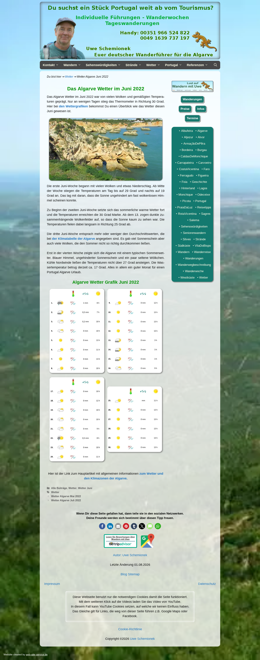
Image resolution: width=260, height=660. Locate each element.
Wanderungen (192, 99)
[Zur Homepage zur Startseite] (192, 90)
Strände (200, 239)
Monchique (185, 194)
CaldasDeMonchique (194, 156)
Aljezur (188, 137)
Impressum (52, 584)
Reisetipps (204, 207)
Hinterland (188, 188)
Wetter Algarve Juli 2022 (66, 500)
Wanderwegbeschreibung (194, 264)
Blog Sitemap (130, 574)
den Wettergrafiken (73, 106)
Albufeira (187, 131)
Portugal (200, 201)
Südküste (184, 245)
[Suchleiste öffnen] (215, 65)
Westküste (187, 277)
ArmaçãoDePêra (194, 143)
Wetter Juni (85, 488)
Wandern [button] (70, 65)
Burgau (202, 150)
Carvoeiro (204, 162)
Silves (187, 239)
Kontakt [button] (49, 65)
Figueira (203, 175)
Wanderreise (202, 252)
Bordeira (187, 150)
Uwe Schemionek (142, 639)
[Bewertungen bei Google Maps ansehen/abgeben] (146, 547)
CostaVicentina (189, 169)
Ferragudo (186, 175)
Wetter (69, 76)
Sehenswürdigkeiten (194, 226)
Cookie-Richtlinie (130, 629)
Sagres (205, 213)
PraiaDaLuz (185, 207)
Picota (186, 201)
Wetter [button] (151, 65)
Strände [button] (131, 65)
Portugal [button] (171, 65)
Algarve (202, 131)
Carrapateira (185, 162)
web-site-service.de (37, 654)
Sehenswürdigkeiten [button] (101, 65)
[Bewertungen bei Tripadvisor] (120, 547)
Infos (200, 109)
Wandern (183, 252)
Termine (192, 118)
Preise (185, 109)
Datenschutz (207, 584)
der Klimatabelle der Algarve (73, 238)
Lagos (203, 188)
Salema (194, 220)
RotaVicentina (187, 213)
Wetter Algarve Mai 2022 (66, 496)
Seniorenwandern (194, 233)
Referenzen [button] (195, 65)
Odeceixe (203, 194)
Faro (207, 169)
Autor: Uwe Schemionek (130, 555)
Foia (184, 182)
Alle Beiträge (59, 488)
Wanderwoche (194, 271)
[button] (102, 526)
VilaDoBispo (203, 245)
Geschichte (199, 182)
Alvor (201, 137)
